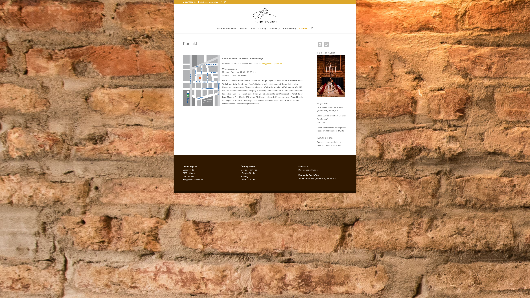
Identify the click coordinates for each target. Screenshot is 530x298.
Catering (263, 28)
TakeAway (275, 28)
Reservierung (289, 28)
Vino (253, 28)
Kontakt (303, 28)
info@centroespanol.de (272, 64)
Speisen (243, 28)
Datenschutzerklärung (308, 170)
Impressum (303, 166)
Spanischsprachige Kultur (328, 142)
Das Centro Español (226, 28)
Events (320, 145)
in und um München (332, 145)
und (341, 142)
